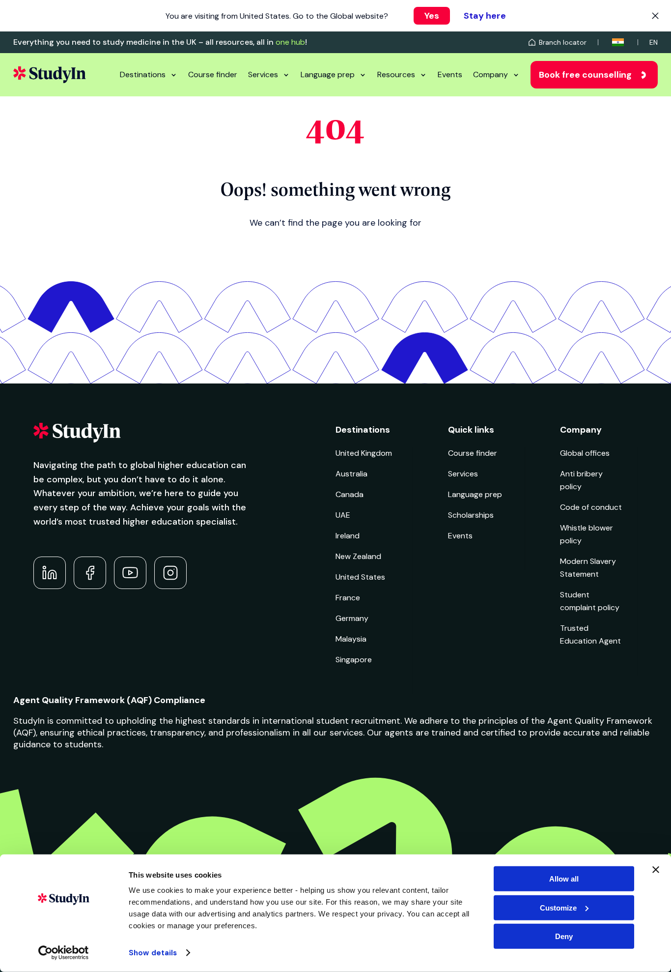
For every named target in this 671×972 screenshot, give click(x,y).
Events (450, 74)
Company (490, 74)
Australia (351, 474)
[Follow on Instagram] (170, 573)
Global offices (585, 453)
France (348, 597)
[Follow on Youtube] (130, 573)
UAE (343, 515)
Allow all (564, 879)
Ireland (348, 535)
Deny (564, 936)
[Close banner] (655, 869)
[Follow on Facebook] (90, 573)
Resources (396, 74)
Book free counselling (585, 75)
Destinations (143, 74)
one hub (290, 42)
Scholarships (471, 515)
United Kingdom (364, 453)
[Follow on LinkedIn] (49, 573)
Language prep (328, 74)
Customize (558, 907)
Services (263, 74)
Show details (153, 953)
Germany (352, 618)
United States (360, 577)
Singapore (354, 659)
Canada (349, 494)
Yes (431, 16)
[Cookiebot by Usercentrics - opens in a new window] (64, 952)
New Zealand (358, 556)
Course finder (212, 74)
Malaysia (351, 639)
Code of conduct (591, 507)
